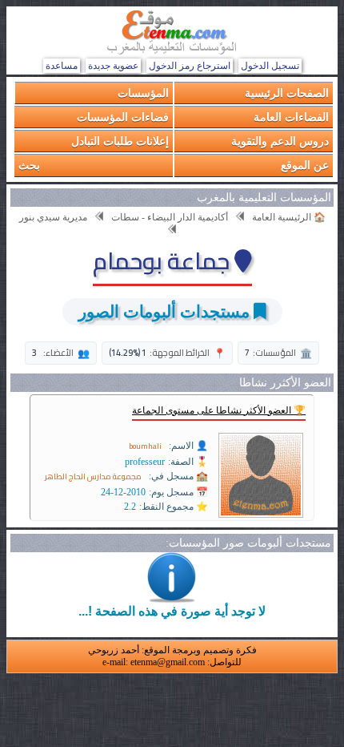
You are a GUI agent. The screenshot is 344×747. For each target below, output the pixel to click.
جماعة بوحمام (163, 260)
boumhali (145, 446)
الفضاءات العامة (291, 116)
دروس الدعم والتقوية (280, 140)
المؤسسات (143, 92)
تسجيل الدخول (270, 65)
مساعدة (62, 65)
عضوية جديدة (113, 65)
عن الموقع (305, 164)
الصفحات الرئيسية (287, 92)
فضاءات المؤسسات (123, 116)
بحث (29, 164)
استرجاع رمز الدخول (189, 65)
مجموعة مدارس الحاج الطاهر (93, 476)
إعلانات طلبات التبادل (120, 140)
